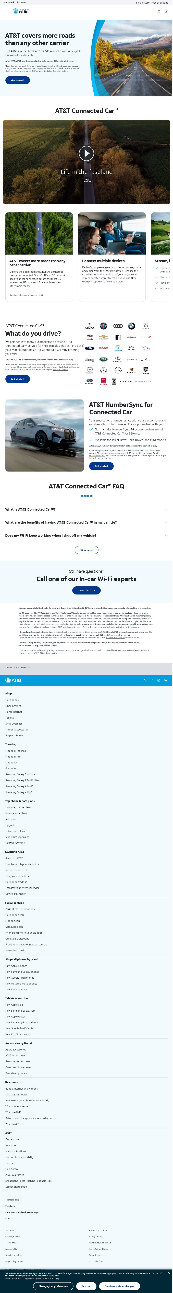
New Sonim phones (16, 989)
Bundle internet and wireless (21, 1088)
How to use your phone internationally (27, 1100)
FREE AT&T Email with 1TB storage (22, 1212)
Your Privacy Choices (98, 1242)
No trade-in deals (15, 950)
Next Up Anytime (15, 842)
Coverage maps (12, 1236)
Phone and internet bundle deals (23, 932)
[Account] (166, 11)
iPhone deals (12, 920)
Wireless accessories (17, 729)
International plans (16, 813)
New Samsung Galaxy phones (22, 971)
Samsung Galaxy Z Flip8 (18, 792)
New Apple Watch (15, 1016)
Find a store (143, 2)
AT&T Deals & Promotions (20, 909)
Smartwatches (13, 723)
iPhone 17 (10, 768)
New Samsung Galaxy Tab (20, 1010)
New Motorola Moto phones (21, 983)
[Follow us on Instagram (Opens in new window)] (159, 680)
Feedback (10, 1206)
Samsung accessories (17, 1061)
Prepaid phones (14, 735)
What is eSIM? (13, 1112)
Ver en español (160, 2)
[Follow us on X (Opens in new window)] (145, 680)
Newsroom (11, 1145)
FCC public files (96, 1261)
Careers (9, 1163)
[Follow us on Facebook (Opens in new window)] (152, 680)
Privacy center (95, 1236)
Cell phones (12, 700)
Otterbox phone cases (18, 1067)
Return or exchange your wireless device (28, 1118)
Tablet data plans (15, 831)
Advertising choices (98, 1230)
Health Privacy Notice (98, 1249)
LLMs (7, 1218)
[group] (86, 693)
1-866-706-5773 (86, 590)
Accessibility (11, 1249)
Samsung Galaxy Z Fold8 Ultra (22, 780)
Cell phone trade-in (16, 882)
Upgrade (10, 825)
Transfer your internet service (22, 887)
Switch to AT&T (14, 858)
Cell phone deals (14, 915)
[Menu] (7, 11)
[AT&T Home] (21, 11)
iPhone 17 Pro (13, 756)
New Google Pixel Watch (19, 1028)
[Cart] (159, 11)
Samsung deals (14, 926)
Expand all (87, 495)
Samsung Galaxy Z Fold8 (19, 786)
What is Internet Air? (17, 1094)
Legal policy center (14, 1261)
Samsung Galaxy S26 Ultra (20, 774)
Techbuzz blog (12, 1199)
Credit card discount (17, 938)
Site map (9, 1230)
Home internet (13, 711)
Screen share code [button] (16, 1186)
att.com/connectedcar (103, 615)
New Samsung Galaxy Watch (21, 1022)
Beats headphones (16, 1073)
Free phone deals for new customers (26, 944)
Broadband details (13, 1255)
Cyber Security (95, 1255)
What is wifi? (12, 1124)
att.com (9, 667)
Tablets (9, 717)
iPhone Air (11, 762)
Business (22, 2)
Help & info (11, 1169)
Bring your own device (18, 876)
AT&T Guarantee (14, 1174)
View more (86, 550)
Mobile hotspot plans (17, 837)
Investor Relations (15, 1151)
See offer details (60, 71)
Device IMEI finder (15, 893)
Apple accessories (15, 1049)
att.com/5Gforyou (97, 455)
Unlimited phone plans (18, 807)
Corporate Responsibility (19, 1157)
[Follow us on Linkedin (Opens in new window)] (166, 680)
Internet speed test (16, 870)
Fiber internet (13, 705)
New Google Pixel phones (19, 977)
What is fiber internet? (18, 1106)
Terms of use (11, 1242)
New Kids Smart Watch (18, 1034)
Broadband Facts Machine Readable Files (28, 1180)
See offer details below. (100, 458)
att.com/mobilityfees (115, 637)
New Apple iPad (14, 1004)
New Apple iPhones (16, 965)
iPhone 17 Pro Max (15, 750)
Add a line (10, 819)
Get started (17, 80)
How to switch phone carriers (22, 864)
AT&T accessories (15, 1055)
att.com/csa (96, 632)
